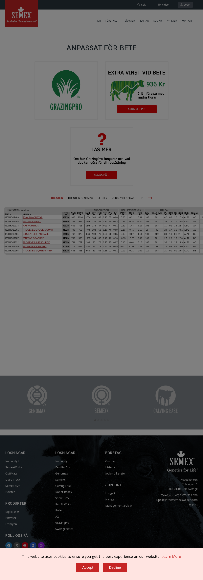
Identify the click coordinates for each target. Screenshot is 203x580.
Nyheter (172, 20)
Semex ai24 (12, 486)
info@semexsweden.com (181, 500)
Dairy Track (12, 479)
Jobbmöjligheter (115, 473)
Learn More (171, 556)
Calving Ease (63, 486)
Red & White (63, 504)
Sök (143, 4)
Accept (87, 567)
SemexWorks (13, 467)
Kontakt (187, 20)
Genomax (61, 473)
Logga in (110, 493)
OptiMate (11, 473)
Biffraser (10, 518)
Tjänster (129, 20)
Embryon (11, 524)
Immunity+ (12, 461)
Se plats (193, 504)
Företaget (112, 20)
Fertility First (63, 467)
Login (186, 4)
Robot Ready (63, 492)
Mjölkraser (12, 512)
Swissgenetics (64, 529)
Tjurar (144, 20)
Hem (98, 20)
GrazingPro (62, 522)
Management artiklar (118, 505)
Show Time (62, 498)
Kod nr (157, 20)
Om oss (110, 461)
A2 (57, 516)
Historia (110, 467)
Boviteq (10, 492)
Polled (59, 510)
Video (165, 4)
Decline (115, 567)
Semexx (60, 479)
